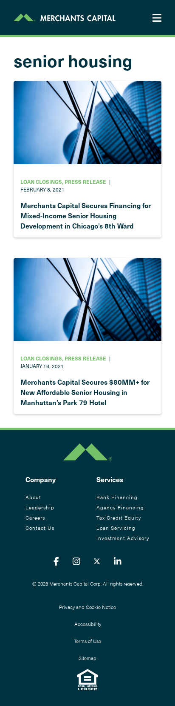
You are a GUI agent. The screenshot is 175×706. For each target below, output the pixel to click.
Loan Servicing (115, 528)
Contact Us (39, 528)
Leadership (39, 507)
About (33, 497)
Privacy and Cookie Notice (87, 607)
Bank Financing (117, 497)
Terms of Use (87, 641)
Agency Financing (120, 507)
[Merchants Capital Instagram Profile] (76, 561)
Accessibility (87, 624)
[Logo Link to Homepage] (65, 17)
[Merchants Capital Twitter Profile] (96, 561)
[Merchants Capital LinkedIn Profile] (117, 561)
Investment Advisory (123, 538)
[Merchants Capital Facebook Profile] (56, 561)
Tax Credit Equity (118, 517)
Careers (35, 517)
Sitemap (87, 658)
